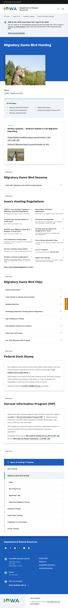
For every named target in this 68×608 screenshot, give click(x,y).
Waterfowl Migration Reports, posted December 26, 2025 (28, 144)
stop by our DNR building (16, 26)
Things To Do (16, 16)
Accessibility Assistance (47, 565)
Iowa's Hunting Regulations (18, 110)
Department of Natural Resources (29, 9)
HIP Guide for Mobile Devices (42, 436)
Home (7, 16)
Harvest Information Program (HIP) (48, 110)
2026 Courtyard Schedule (16, 33)
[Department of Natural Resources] (10, 8)
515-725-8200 (13, 575)
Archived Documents (46, 568)
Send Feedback (35, 598)
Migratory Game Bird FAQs (17, 113)
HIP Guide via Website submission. (31, 439)
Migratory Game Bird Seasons (18, 107)
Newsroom (42, 561)
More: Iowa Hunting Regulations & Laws (18, 267)
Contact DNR (43, 558)
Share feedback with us (17, 585)
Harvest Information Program (30, 417)
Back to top (8, 172)
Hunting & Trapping (28, 16)
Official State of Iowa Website (12, 2)
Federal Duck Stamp (44, 107)
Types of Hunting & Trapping (46, 16)
